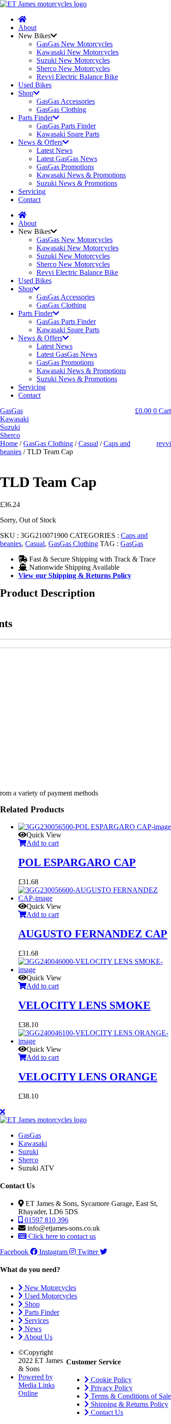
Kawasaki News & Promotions (81, 175)
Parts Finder (35, 118)
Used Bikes (35, 85)
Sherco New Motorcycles (73, 68)
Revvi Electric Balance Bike (77, 77)
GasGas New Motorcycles (74, 44)
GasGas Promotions (65, 167)
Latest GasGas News (66, 158)
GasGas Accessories (65, 101)
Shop (25, 93)
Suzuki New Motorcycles (73, 60)
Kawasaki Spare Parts (67, 134)
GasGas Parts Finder (66, 126)
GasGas (131, 543)
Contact (29, 199)
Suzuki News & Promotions (76, 183)
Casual (88, 443)
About (27, 27)
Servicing (32, 191)
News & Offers (40, 142)
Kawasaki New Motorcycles (77, 52)
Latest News (54, 150)
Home (9, 443)
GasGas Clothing (61, 109)
